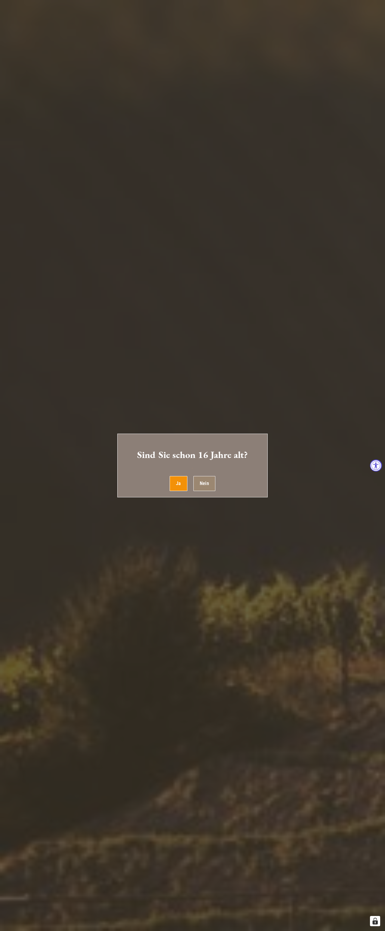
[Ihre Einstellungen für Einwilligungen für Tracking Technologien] (375, 921)
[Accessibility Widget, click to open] (376, 465)
